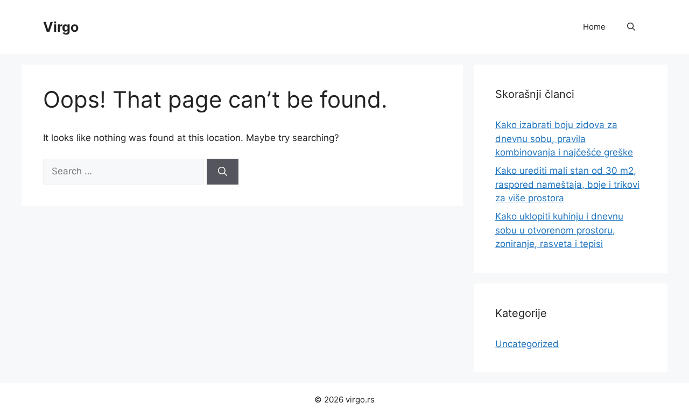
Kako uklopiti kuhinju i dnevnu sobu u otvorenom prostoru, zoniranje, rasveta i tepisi (559, 230)
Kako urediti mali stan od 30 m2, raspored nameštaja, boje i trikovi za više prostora (567, 184)
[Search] (222, 172)
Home (594, 27)
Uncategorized (527, 343)
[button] (631, 27)
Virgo (61, 27)
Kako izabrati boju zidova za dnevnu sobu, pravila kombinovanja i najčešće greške (564, 138)
